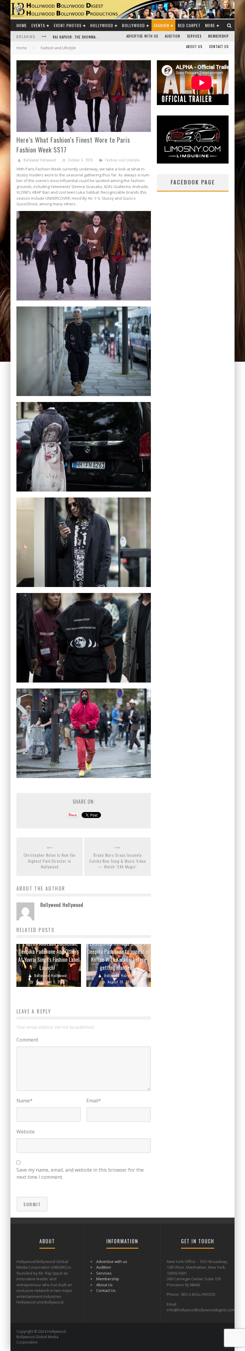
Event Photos (68, 25)
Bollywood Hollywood (40, 160)
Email (93, 1100)
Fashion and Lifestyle (122, 160)
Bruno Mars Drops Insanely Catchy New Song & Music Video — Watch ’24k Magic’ (117, 861)
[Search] (229, 25)
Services (194, 36)
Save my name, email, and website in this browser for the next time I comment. (80, 1173)
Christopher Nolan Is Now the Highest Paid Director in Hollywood (50, 861)
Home (21, 25)
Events (38, 25)
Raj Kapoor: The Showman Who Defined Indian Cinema (98, 37)
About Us (194, 46)
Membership (218, 36)
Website (25, 1131)
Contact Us (219, 46)
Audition (172, 36)
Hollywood (101, 25)
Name (24, 1100)
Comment (27, 1039)
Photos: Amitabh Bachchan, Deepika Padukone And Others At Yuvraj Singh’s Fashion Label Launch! (48, 955)
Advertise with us (142, 36)
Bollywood (133, 25)
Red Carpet (189, 25)
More (210, 25)
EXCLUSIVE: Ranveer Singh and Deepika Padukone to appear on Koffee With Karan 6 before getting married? (119, 955)
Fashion (161, 25)
